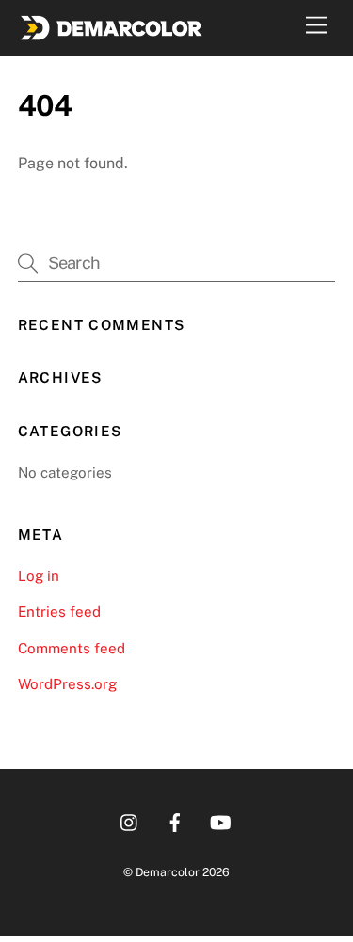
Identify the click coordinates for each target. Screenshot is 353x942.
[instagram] (130, 820)
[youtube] (220, 820)
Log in (38, 576)
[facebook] (175, 820)
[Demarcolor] (112, 33)
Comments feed (71, 648)
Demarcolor (168, 872)
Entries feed (59, 612)
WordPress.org (67, 684)
